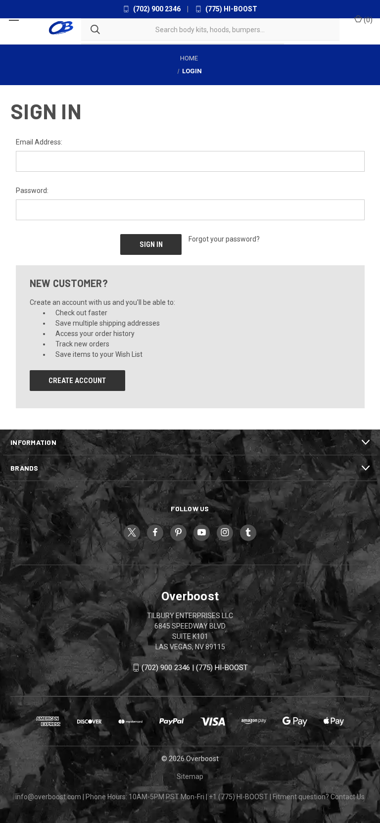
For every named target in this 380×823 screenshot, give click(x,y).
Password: (32, 190)
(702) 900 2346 (156, 9)
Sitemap (190, 776)
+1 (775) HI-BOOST (238, 797)
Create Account (77, 380)
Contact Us (348, 797)
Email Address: (39, 142)
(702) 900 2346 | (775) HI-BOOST (195, 667)
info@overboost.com (48, 797)
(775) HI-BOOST (230, 9)
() (367, 20)
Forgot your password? (224, 239)
